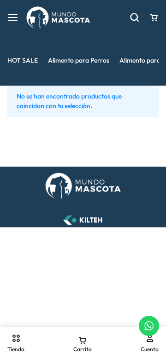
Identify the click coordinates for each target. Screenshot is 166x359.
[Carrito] (154, 17)
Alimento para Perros (78, 60)
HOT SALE (22, 60)
